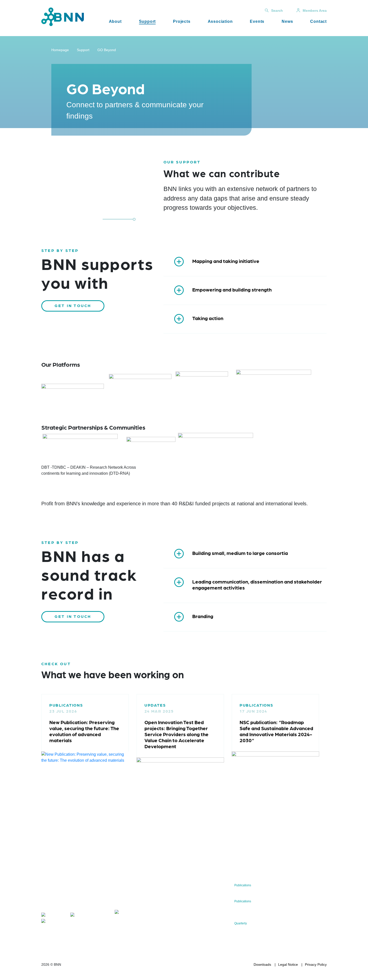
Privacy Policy (316, 964)
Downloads (262, 964)
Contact (318, 21)
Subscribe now (144, 897)
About (115, 21)
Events (257, 21)
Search (277, 11)
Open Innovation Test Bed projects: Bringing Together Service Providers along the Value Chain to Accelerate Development (176, 734)
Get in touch (73, 305)
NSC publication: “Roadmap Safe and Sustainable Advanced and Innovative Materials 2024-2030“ (276, 731)
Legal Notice (288, 964)
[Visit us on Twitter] (53, 916)
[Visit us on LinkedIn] (84, 916)
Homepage (60, 50)
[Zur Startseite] (62, 16)
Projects (181, 21)
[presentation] (30, 755)
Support (147, 21)
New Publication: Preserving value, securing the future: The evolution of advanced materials (84, 731)
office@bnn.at (52, 905)
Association (220, 21)
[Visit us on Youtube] (55, 922)
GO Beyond (106, 50)
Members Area (315, 11)
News (287, 21)
